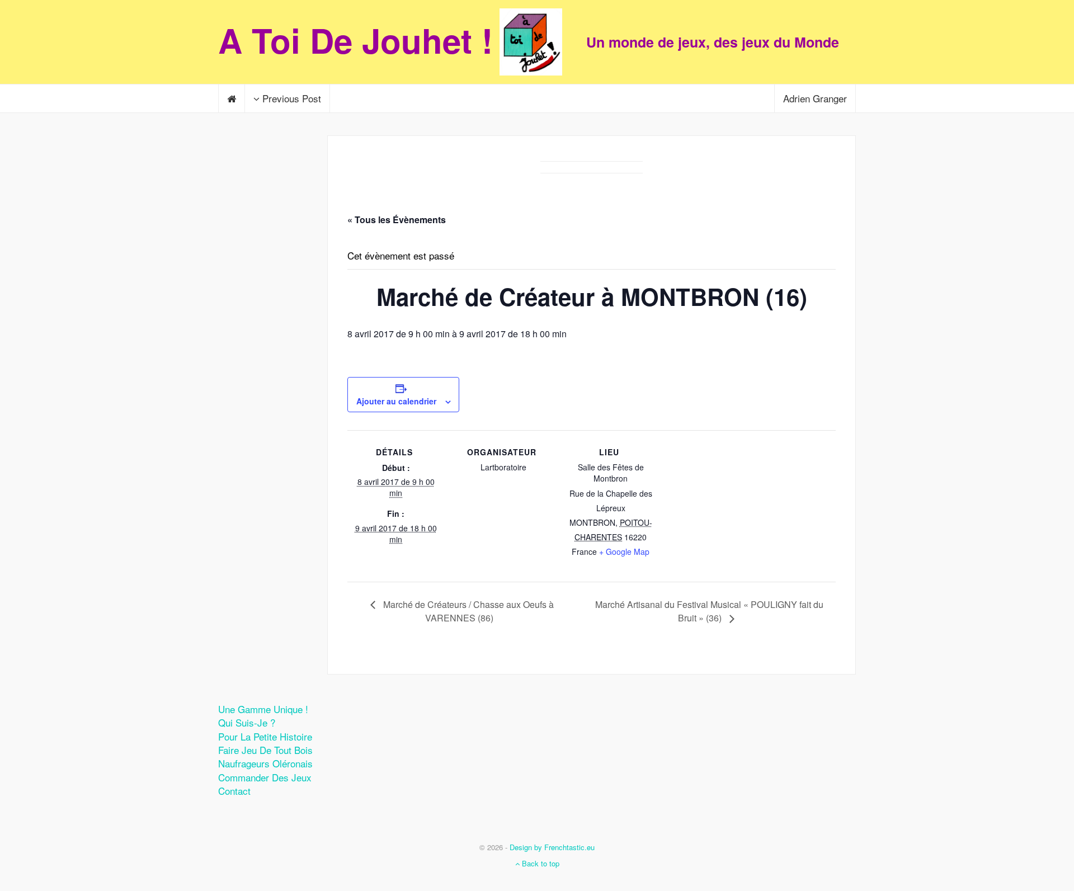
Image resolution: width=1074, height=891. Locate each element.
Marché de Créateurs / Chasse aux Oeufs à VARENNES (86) (467, 611)
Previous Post (290, 98)
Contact (234, 791)
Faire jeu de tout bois (265, 750)
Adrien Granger (815, 98)
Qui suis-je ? (246, 722)
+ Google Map (624, 551)
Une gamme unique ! (263, 709)
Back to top (539, 863)
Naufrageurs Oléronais (265, 763)
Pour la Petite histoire (265, 736)
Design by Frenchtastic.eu (552, 847)
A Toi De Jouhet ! (355, 39)
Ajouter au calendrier (396, 401)
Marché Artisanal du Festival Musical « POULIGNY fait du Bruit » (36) (709, 611)
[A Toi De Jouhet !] (537, 42)
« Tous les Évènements (396, 219)
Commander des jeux (265, 777)
